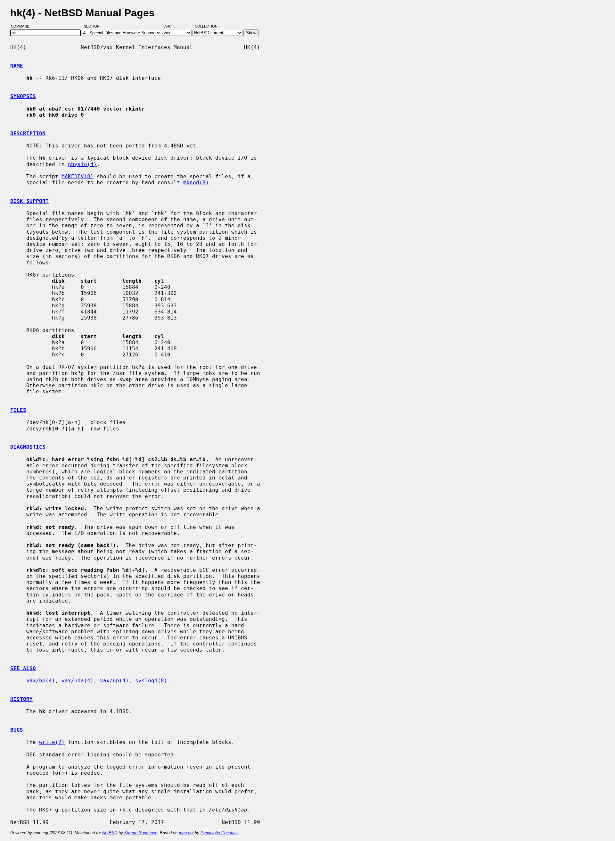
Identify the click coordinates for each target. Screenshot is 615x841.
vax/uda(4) (78, 681)
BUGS (16, 730)
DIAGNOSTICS (27, 447)
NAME (16, 66)
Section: (93, 27)
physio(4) (82, 164)
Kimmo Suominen (140, 832)
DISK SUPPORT (29, 201)
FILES (18, 410)
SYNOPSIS (23, 96)
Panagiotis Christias (219, 832)
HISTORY (21, 699)
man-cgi (186, 832)
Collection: (206, 27)
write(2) (52, 742)
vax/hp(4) (40, 681)
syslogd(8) (151, 681)
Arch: (172, 27)
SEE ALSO (23, 668)
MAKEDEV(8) (78, 176)
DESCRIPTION (27, 133)
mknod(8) (196, 182)
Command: (22, 27)
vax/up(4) (114, 681)
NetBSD (109, 832)
